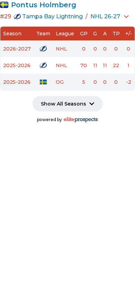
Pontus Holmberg (43, 5)
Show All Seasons (63, 104)
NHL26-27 (105, 16)
